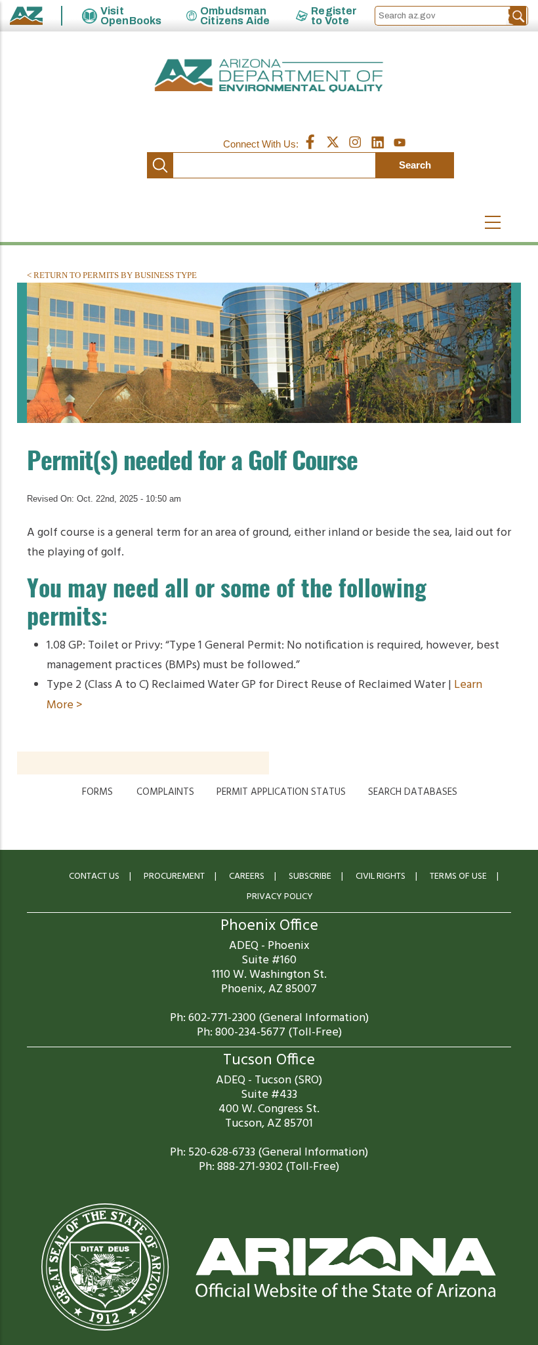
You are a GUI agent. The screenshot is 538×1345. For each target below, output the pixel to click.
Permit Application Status (281, 792)
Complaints (165, 792)
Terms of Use (458, 876)
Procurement (174, 876)
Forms (97, 792)
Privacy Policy (280, 896)
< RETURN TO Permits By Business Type (112, 275)
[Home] (269, 75)
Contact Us (94, 876)
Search (160, 165)
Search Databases (412, 792)
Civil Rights (380, 876)
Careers (246, 876)
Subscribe (310, 876)
